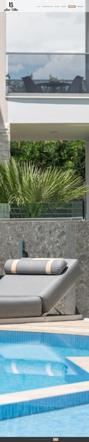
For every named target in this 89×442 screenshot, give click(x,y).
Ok (55, 439)
